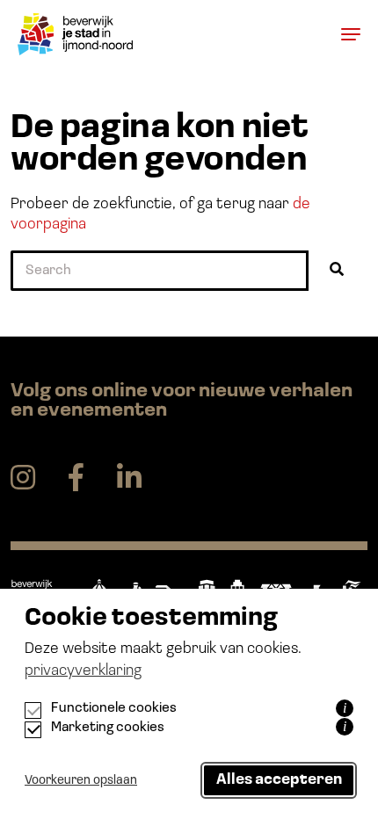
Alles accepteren (279, 779)
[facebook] (76, 478)
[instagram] (23, 478)
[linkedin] (129, 478)
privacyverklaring (83, 671)
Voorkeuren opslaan (81, 780)
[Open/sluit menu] (345, 34)
